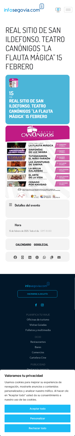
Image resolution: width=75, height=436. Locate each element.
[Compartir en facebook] (15, 256)
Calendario (23, 244)
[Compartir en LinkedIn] (30, 256)
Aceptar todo (38, 408)
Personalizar (37, 418)
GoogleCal (41, 244)
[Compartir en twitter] (22, 256)
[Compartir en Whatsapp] (44, 256)
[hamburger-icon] (68, 9)
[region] (37, 403)
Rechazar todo (37, 428)
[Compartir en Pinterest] (37, 256)
